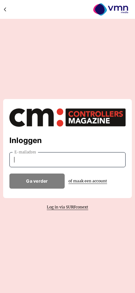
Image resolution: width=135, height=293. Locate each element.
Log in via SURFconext (67, 207)
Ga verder (37, 181)
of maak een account (87, 181)
